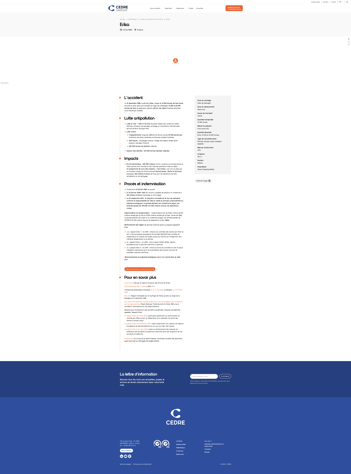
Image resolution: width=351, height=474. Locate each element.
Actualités (199, 8)
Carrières (325, 2)
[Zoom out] (348, 41)
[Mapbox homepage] (5, 83)
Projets (191, 8)
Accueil (123, 19)
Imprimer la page (202, 181)
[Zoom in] (348, 39)
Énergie (206, 452)
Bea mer (127, 296)
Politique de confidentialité (142, 464)
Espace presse (315, 2)
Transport (207, 449)
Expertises (168, 8)
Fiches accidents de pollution (151, 19)
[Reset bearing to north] (348, 44)
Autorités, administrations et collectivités (214, 445)
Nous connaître (155, 8)
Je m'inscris (225, 376)
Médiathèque (180, 447)
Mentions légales (125, 464)
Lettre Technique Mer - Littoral (135, 286)
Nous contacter (126, 450)
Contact (334, 2)
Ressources (180, 8)
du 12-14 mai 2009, (157, 290)
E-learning (179, 451)
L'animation (128, 283)
